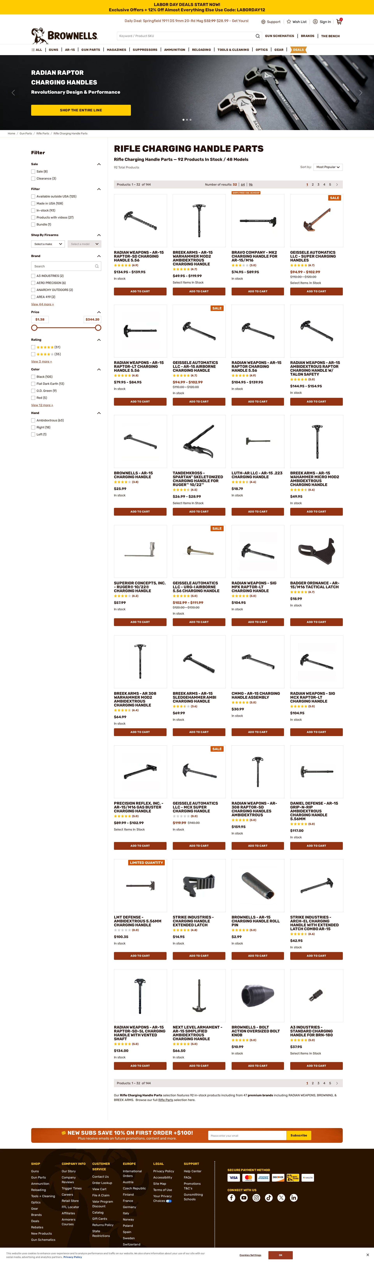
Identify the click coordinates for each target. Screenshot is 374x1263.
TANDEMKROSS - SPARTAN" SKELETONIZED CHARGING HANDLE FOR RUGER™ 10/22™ (198, 479)
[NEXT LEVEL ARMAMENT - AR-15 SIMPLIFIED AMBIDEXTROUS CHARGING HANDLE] (199, 995)
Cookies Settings (250, 1255)
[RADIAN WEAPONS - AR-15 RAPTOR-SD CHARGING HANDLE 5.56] (140, 220)
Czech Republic (134, 1188)
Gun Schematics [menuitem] (279, 36)
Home (11, 133)
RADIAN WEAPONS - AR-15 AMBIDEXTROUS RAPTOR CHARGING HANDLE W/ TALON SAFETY (315, 368)
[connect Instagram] (256, 1198)
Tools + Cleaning (43, 1196)
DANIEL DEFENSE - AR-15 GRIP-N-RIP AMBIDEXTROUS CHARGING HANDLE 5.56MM (314, 811)
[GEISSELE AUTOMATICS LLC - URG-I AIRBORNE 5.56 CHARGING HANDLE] (199, 551)
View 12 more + (42, 405)
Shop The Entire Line (81, 110)
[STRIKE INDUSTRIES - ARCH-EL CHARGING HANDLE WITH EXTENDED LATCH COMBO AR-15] (316, 885)
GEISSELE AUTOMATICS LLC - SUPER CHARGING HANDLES (313, 256)
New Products (41, 1233)
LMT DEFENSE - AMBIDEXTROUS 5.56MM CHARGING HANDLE (137, 921)
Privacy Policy (163, 1171)
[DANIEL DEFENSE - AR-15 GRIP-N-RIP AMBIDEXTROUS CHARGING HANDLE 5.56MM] (316, 771)
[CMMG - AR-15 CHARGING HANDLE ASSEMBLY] (258, 661)
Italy (126, 1213)
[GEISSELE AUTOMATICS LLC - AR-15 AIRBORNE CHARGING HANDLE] (199, 331)
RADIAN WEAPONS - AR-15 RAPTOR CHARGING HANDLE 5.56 (256, 366)
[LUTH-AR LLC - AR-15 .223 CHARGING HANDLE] (258, 441)
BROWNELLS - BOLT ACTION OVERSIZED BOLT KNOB (256, 1031)
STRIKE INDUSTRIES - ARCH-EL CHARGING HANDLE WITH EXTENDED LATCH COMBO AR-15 (314, 923)
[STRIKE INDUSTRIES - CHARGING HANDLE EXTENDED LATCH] (199, 885)
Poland (128, 1226)
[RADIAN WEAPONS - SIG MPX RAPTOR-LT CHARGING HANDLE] (258, 551)
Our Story (69, 1171)
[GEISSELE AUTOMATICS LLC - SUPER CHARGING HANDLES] (316, 220)
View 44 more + (42, 304)
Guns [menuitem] (53, 50)
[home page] (64, 36)
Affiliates (68, 1213)
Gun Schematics (43, 1240)
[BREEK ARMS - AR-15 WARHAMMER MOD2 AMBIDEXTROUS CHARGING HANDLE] (199, 220)
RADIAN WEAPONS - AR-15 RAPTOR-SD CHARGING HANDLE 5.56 (139, 256)
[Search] (258, 36)
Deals (35, 1221)
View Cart (99, 1189)
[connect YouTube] (244, 1198)
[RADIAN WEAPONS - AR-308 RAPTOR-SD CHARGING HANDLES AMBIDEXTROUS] (258, 771)
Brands (36, 1215)
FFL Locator (70, 1207)
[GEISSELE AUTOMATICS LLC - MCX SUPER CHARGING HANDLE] (199, 771)
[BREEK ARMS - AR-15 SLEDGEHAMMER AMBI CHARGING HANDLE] (199, 661)
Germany (129, 1207)
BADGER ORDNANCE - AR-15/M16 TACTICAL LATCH (315, 585)
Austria (128, 1182)
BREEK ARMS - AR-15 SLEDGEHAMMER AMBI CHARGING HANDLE (194, 697)
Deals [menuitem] (298, 50)
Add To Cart (140, 291)
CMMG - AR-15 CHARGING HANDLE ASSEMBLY (256, 695)
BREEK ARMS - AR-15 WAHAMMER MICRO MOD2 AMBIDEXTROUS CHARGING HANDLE (314, 479)
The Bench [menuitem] (330, 36)
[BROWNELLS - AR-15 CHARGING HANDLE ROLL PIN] (258, 885)
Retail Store (70, 1201)
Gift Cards (99, 1219)
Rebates (37, 1227)
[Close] (367, 1255)
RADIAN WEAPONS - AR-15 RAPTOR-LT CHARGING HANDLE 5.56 (139, 366)
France (128, 1201)
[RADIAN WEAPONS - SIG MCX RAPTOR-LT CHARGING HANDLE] (316, 661)
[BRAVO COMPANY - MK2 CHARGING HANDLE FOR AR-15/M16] (258, 220)
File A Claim (100, 1195)
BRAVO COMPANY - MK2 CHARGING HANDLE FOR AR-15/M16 (254, 256)
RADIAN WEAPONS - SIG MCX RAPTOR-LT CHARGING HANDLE (312, 697)
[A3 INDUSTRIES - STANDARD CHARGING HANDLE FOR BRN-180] (316, 995)
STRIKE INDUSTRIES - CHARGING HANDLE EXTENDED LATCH (193, 921)
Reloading (38, 1190)
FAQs (187, 1177)
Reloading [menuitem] (201, 50)
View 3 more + (41, 361)
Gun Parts (26, 133)
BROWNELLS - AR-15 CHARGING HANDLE (133, 475)
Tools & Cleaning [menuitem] (233, 50)
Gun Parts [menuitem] (90, 50)
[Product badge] (246, 191)
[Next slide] (360, 92)
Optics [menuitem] (262, 50)
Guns (35, 1171)
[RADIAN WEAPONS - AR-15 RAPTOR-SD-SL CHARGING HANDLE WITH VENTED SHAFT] (140, 995)
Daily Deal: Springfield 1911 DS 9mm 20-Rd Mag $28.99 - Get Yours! (187, 21)
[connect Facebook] (231, 1198)
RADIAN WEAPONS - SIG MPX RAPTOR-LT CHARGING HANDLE (254, 587)
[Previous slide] (13, 92)
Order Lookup (102, 1183)
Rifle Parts (42, 133)
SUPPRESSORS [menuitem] (145, 50)
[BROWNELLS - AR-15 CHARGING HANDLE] (140, 441)
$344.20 (92, 319)
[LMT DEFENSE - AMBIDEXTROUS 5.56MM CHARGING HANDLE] (140, 885)
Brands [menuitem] (308, 36)
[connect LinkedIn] (294, 1198)
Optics (36, 1202)
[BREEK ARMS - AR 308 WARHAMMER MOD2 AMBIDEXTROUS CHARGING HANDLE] (140, 661)
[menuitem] (38, 50)
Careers (67, 1194)
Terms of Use (162, 1190)
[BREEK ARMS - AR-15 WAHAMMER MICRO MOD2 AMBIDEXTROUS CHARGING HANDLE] (316, 441)
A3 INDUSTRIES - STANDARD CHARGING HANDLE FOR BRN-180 (311, 1031)
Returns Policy (103, 1225)
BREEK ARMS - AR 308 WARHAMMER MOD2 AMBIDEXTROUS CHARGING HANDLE (135, 699)
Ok (280, 1255)
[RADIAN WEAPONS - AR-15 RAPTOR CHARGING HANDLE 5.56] (258, 331)
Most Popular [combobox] (326, 167)
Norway (128, 1219)
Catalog (98, 1212)
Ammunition (40, 1183)
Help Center (192, 1171)
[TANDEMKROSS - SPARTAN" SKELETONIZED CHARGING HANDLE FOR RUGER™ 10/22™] (199, 441)
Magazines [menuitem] (116, 50)
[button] (322, 22)
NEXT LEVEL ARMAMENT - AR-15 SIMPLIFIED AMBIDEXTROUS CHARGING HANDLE (197, 1033)
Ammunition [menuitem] (174, 50)
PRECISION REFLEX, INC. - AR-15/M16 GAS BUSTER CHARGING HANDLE (138, 807)
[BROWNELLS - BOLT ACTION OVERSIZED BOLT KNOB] (258, 995)
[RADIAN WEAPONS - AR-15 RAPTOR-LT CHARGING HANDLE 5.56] (140, 331)
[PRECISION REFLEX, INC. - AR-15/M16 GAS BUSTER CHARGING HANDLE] (140, 771)
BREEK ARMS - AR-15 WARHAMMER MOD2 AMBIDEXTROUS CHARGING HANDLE (193, 258)
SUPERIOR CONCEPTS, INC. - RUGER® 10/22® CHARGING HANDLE (140, 587)
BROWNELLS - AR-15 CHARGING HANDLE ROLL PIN (256, 921)
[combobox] (48, 243)
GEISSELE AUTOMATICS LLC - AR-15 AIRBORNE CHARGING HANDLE (195, 366)
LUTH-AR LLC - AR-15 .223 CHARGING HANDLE (257, 475)
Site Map (159, 1183)
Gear (34, 1208)
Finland (128, 1194)
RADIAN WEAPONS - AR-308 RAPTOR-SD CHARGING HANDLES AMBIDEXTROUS (254, 809)
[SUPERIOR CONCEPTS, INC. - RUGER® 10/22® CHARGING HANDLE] (140, 551)
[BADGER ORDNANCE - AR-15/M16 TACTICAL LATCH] (316, 551)
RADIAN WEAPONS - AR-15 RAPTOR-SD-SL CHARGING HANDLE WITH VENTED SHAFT (139, 1033)
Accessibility (162, 1177)
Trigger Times (72, 1188)
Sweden (129, 1238)
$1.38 (39, 319)
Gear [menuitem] (278, 50)
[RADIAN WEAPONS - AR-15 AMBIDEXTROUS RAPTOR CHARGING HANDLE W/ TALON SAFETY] (316, 331)
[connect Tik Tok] (269, 1198)
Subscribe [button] (299, 1135)
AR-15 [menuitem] (70, 50)
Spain (127, 1232)
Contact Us (100, 1176)
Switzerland (131, 1244)
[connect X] (281, 1198)
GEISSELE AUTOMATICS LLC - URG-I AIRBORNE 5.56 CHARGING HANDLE (196, 587)
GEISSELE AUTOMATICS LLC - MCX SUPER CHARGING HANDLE (195, 807)
